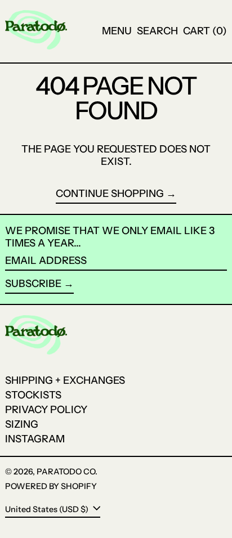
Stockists (33, 395)
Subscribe (33, 283)
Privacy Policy (46, 410)
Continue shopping (110, 194)
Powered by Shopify (51, 486)
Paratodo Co (66, 472)
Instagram (35, 439)
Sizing (21, 424)
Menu (117, 31)
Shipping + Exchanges (65, 380)
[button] (157, 31)
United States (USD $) (47, 509)
